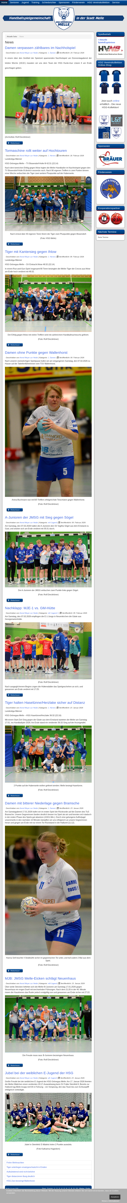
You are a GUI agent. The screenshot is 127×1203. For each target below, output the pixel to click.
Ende (88, 1188)
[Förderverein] (110, 188)
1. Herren (51, 156)
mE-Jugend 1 (53, 613)
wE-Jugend (52, 1078)
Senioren (14, 2)
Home (4, 2)
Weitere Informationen (110, 1201)
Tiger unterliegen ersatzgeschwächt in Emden (27, 1167)
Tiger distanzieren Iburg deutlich (21, 1176)
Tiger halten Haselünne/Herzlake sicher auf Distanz (45, 703)
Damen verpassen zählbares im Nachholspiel (40, 48)
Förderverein (78, 2)
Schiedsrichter (49, 2)
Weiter (81, 1188)
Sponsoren (64, 2)
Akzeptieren (115, 1197)
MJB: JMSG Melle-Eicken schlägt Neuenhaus (40, 978)
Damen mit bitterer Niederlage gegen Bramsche (42, 803)
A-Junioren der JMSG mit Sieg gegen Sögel (39, 517)
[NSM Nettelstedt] (110, 218)
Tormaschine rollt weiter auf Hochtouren (36, 151)
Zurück (50, 1188)
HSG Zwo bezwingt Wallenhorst (21, 1181)
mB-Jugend (52, 983)
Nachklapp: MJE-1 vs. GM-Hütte (30, 608)
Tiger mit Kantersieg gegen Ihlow (30, 252)
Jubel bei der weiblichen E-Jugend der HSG (39, 1073)
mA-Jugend (52, 523)
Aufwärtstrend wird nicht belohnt (21, 1172)
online (116, 100)
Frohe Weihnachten (15, 1163)
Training (35, 2)
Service (116, 2)
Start (44, 1188)
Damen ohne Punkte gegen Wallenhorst (36, 352)
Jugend (25, 2)
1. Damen (52, 53)
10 (77, 1188)
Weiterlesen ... (16, 143)
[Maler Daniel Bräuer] (110, 158)
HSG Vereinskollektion (98, 2)
